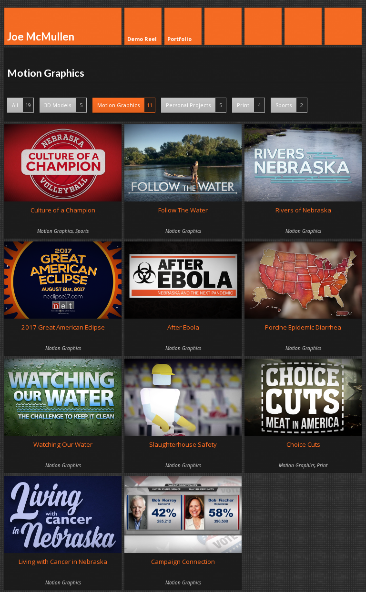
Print (249, 105)
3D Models (63, 105)
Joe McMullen (40, 36)
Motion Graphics (124, 105)
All (21, 105)
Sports (289, 105)
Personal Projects (194, 105)
